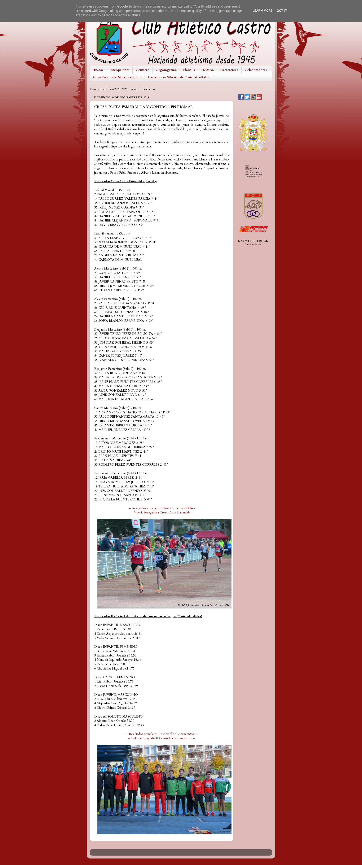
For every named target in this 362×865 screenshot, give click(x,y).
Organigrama (166, 70)
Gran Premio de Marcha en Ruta (117, 77)
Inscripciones (119, 70)
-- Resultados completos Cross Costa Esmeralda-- (161, 508)
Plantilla (189, 70)
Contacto (142, 70)
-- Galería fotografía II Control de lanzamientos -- (161, 738)
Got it (282, 11)
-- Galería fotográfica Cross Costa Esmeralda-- (161, 512)
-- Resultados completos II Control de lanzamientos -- (161, 734)
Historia (208, 70)
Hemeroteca (229, 70)
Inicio (98, 70)
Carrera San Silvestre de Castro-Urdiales (178, 77)
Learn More (262, 11)
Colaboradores (256, 70)
